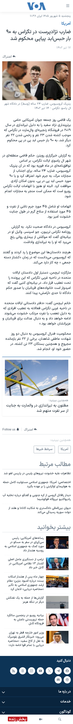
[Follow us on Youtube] (40, 670)
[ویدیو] (40, 719)
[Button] (9, 56)
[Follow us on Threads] (22, 670)
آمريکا (66, 24)
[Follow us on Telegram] (58, 670)
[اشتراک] (58, 679)
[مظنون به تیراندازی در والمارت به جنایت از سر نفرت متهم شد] (36, 378)
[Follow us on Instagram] (31, 670)
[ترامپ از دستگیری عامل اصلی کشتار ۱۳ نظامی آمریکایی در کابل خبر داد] (57, 564)
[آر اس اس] (13, 670)
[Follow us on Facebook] (67, 670)
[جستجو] (59, 719)
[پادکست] (67, 679)
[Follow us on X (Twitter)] (49, 670)
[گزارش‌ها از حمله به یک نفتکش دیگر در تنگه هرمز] (57, 602)
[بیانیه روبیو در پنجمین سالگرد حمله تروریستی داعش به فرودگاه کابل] (57, 620)
